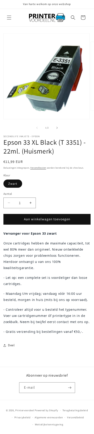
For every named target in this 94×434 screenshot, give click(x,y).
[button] (9, 18)
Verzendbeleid (75, 417)
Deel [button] (11, 345)
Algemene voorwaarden (49, 417)
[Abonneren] (70, 387)
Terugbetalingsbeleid (75, 410)
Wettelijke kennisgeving (49, 424)
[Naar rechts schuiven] (57, 128)
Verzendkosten (38, 167)
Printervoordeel (24, 410)
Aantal (7, 194)
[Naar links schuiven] (37, 128)
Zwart (12, 184)
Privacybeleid (22, 417)
